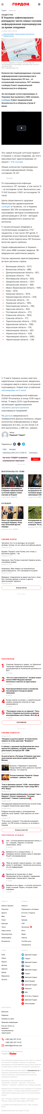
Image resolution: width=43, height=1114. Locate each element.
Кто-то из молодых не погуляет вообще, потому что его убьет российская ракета (21, 544)
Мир (3, 916)
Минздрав (12, 449)
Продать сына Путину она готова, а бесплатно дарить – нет (19, 553)
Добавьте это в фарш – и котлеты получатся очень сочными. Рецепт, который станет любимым (23, 887)
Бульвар (6, 503)
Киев (3, 954)
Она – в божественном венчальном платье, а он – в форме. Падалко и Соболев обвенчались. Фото (23, 843)
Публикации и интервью (30, 909)
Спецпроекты (26, 945)
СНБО (4, 449)
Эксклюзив (25, 927)
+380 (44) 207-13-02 (13, 1042)
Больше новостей (21, 830)
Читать (35, 459)
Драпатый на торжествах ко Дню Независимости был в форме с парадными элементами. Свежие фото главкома (23, 876)
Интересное (6, 941)
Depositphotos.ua (33, 1070)
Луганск (4, 979)
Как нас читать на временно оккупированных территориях (8, 1029)
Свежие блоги (9, 539)
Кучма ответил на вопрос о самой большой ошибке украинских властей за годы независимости (23, 702)
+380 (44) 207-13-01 (13, 1039)
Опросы (24, 937)
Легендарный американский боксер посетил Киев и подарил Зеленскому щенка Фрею (21, 805)
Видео (24, 934)
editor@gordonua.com (13, 1045)
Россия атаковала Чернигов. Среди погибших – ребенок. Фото (24, 776)
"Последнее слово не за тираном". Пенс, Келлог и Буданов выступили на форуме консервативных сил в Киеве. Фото (23, 713)
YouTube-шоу (26, 941)
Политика (5, 909)
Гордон (4, 10)
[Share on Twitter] (19, 444)
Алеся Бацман (30, 981)
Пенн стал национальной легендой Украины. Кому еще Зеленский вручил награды (12, 523)
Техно (4, 927)
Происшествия (7, 934)
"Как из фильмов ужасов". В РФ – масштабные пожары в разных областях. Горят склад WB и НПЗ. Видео (20, 786)
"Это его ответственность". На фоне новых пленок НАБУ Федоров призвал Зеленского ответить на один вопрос (23, 680)
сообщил (6, 100)
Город (4, 950)
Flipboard (28, 988)
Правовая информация (10, 1022)
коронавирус (33, 452)
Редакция (5, 1015)
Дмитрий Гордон (31, 955)
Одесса (4, 962)
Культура (5, 923)
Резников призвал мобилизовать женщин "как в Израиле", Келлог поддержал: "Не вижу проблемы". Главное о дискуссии (21, 796)
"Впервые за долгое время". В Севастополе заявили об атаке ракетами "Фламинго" (19, 740)
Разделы (25, 901)
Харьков (4, 969)
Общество (12, 10)
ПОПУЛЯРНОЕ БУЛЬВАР (13, 835)
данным (8, 415)
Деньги (4, 913)
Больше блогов (21, 588)
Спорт (4, 920)
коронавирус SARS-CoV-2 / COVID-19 (14, 452)
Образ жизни (6, 930)
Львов (4, 958)
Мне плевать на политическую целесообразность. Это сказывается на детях (20, 570)
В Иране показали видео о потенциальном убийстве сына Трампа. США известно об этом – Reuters (21, 813)
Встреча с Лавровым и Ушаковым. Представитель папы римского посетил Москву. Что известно (25, 768)
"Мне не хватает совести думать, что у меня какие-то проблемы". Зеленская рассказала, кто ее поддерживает (23, 865)
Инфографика (6, 937)
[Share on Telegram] (23, 444)
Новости (5, 901)
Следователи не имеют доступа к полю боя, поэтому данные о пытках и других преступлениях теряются (21, 579)
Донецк (4, 965)
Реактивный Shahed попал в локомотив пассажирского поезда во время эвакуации (22, 691)
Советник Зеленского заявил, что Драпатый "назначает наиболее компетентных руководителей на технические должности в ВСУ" (23, 667)
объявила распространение (15, 407)
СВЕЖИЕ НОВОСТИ (11, 733)
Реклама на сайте (8, 1019)
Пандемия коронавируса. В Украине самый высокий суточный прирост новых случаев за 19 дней (12, 491)
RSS (26, 992)
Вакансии (5, 1011)
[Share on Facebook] (14, 444)
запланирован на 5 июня (14, 390)
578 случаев (17, 162)
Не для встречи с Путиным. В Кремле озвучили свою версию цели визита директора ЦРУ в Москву (21, 758)
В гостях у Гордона (28, 913)
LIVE (23, 923)
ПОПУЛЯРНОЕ (8, 659)
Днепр (4, 972)
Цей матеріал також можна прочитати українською (19, 35)
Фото (23, 930)
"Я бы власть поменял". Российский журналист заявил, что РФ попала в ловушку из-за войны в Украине (20, 823)
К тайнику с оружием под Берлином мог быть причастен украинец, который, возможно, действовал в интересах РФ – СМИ (20, 748)
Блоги (24, 916)
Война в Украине (7, 906)
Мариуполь (6, 976)
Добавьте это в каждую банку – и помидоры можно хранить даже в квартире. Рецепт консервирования (23, 854)
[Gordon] (20, 4)
